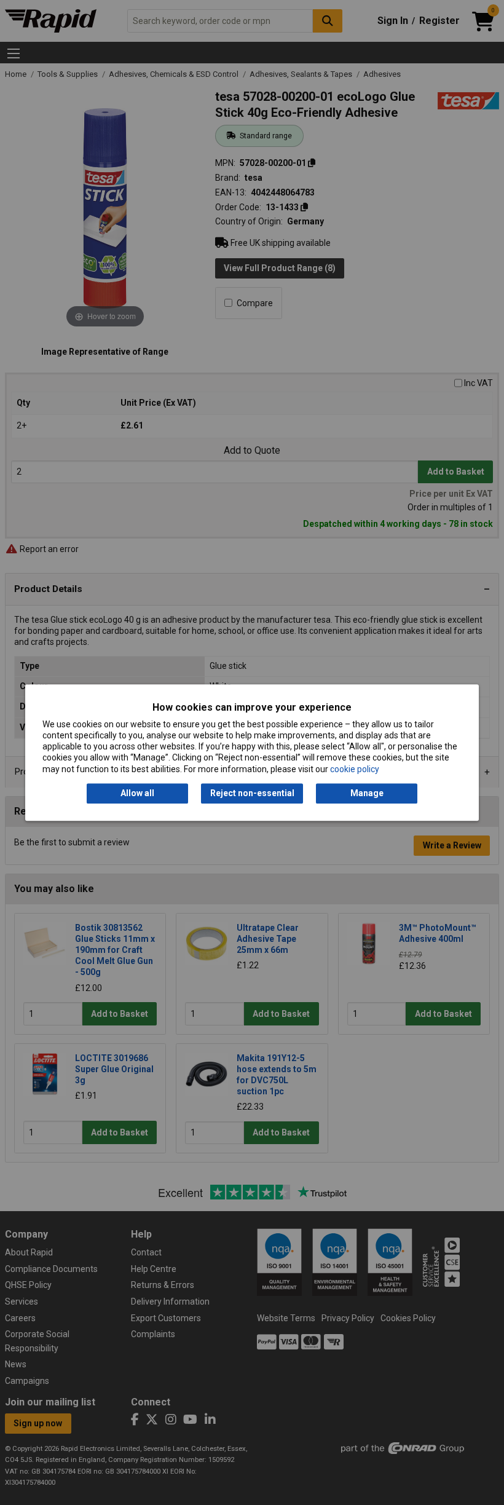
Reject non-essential (252, 793)
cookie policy (354, 769)
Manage (367, 793)
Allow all (137, 793)
